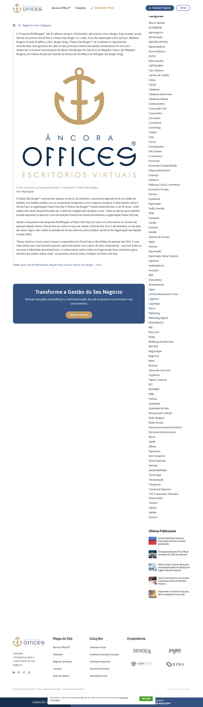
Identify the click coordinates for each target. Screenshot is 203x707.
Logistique (154, 303)
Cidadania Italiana (158, 99)
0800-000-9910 (104, 8)
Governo (153, 227)
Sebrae (152, 446)
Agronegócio (156, 32)
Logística (153, 298)
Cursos (152, 141)
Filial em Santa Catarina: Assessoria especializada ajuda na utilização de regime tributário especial (174, 567)
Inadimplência (156, 265)
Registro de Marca (62, 661)
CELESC (153, 84)
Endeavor (154, 179)
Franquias (154, 218)
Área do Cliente (61, 676)
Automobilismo (157, 51)
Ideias (152, 241)
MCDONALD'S (156, 322)
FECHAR (146, 698)
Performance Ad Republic (178, 689)
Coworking (154, 127)
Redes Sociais (156, 422)
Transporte (155, 484)
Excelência (154, 198)
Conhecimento (157, 103)
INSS (151, 275)
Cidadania (154, 89)
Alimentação (156, 37)
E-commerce (156, 156)
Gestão (153, 222)
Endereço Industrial (100, 661)
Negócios (28, 25)
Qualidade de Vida (159, 408)
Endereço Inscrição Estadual (104, 654)
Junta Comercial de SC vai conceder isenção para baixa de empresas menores (173, 581)
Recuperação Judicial (160, 413)
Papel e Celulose (158, 379)
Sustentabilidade (158, 470)
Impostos (154, 260)
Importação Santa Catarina (163, 256)
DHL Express (155, 151)
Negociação (155, 351)
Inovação (154, 270)
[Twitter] (29, 672)
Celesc (152, 80)
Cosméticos (155, 122)
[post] (153, 540)
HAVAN (153, 232)
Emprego (154, 175)
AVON (152, 56)
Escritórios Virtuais (159, 189)
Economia (154, 160)
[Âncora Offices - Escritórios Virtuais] (27, 8)
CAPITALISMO (156, 65)
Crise (151, 137)
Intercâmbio (155, 279)
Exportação (155, 203)
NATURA (153, 346)
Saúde (152, 441)
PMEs (151, 394)
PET (151, 384)
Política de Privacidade (73, 689)
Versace (153, 517)
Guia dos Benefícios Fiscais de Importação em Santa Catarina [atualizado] (171, 541)
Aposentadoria (157, 46)
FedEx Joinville (156, 208)
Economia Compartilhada (163, 165)
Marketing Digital (158, 317)
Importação (155, 251)
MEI (150, 327)
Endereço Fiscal (98, 647)
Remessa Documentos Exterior (165, 427)
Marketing (154, 313)
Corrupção (154, 118)
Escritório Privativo (100, 669)
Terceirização (156, 479)
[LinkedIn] (14, 672)
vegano (153, 507)
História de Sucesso (159, 237)
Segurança (154, 451)
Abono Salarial (157, 22)
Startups (153, 465)
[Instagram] (19, 672)
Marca (152, 308)
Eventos (153, 194)
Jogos (152, 289)
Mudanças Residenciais (161, 341)
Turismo (153, 502)
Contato (57, 669)
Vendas (153, 512)
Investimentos (156, 284)
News (151, 360)
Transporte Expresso (160, 489)
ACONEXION (155, 27)
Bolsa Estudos (156, 60)
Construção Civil (158, 108)
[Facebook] (24, 672)
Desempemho (156, 146)
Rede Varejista (156, 417)
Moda (152, 336)
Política (153, 398)
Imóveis (153, 246)
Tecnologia (155, 475)
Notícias (153, 365)
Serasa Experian (157, 460)
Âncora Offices (61, 7)
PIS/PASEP (154, 389)
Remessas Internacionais (162, 432)
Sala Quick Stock (98, 676)
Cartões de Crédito (159, 75)
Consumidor (155, 113)
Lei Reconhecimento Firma (163, 294)
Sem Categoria (42, 25)
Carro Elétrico (156, 70)
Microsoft (154, 332)
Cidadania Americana (160, 94)
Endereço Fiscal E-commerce (164, 184)
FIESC (151, 213)
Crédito (153, 132)
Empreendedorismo (159, 170)
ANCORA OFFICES (158, 41)
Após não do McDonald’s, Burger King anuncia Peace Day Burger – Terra (61, 264)
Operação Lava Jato (159, 370)
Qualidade (154, 403)
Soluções (80, 8)
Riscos (152, 436)
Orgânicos (154, 375)
